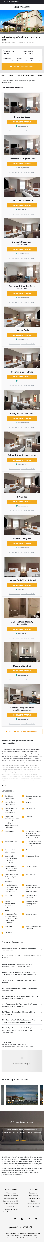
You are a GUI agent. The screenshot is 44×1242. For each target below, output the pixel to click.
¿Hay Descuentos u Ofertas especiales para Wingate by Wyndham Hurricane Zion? (18, 1021)
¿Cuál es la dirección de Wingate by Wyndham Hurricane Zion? (20, 949)
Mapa (11, 75)
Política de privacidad (11, 1204)
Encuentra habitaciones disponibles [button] (22, 731)
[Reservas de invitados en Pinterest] (29, 1219)
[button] (2, 22)
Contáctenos (33, 1193)
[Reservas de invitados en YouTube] (35, 1219)
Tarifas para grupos (33, 1198)
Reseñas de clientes (10, 1198)
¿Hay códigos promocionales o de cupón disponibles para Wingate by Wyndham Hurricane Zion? (17, 1030)
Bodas (40, 75)
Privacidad (31, 1206)
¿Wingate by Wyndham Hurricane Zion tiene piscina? (19, 981)
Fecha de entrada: (8, 51)
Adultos (19, 58)
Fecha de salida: (28, 51)
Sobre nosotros (11, 1193)
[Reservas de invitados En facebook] (9, 1219)
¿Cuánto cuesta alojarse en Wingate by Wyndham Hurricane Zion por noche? (17, 965)
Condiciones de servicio (10, 1201)
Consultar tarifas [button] (22, 122)
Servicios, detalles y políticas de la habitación (22, 131)
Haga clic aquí (34, 1172)
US (32, 1046)
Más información (6, 82)
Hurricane (20, 1046)
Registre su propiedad (11, 1209)
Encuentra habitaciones (22, 67)
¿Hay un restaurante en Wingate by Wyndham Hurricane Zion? (20, 989)
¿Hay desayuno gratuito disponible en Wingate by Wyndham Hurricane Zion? (20, 997)
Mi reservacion (33, 1196)
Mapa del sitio (10, 1206)
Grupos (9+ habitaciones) (25, 75)
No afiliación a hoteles (10, 1212)
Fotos (3, 75)
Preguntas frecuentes (11, 1196)
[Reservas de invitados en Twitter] (15, 1219)
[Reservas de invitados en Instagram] (22, 1219)
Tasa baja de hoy (23, 126)
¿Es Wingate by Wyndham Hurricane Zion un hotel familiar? (19, 1013)
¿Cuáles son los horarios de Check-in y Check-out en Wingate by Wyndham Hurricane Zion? (19, 973)
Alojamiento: (7, 58)
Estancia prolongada (33, 1204)
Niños (32, 58)
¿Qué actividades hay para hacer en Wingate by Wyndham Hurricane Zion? (19, 1005)
